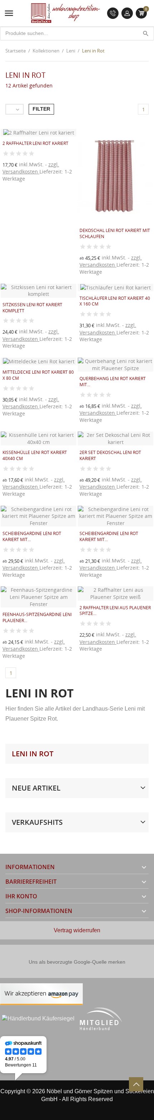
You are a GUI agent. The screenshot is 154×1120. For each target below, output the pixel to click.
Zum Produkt (95, 277)
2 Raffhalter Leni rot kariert (35, 143)
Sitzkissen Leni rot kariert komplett (32, 308)
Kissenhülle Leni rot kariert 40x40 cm (35, 455)
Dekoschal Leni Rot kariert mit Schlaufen (115, 233)
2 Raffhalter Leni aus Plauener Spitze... (115, 611)
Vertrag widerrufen (77, 930)
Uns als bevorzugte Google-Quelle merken (77, 962)
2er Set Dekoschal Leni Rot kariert (110, 455)
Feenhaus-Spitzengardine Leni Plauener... (37, 617)
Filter (41, 109)
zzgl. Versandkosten (31, 168)
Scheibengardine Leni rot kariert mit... (32, 536)
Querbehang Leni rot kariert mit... (113, 381)
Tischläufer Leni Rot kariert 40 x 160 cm (115, 301)
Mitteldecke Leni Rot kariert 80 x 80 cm (38, 375)
